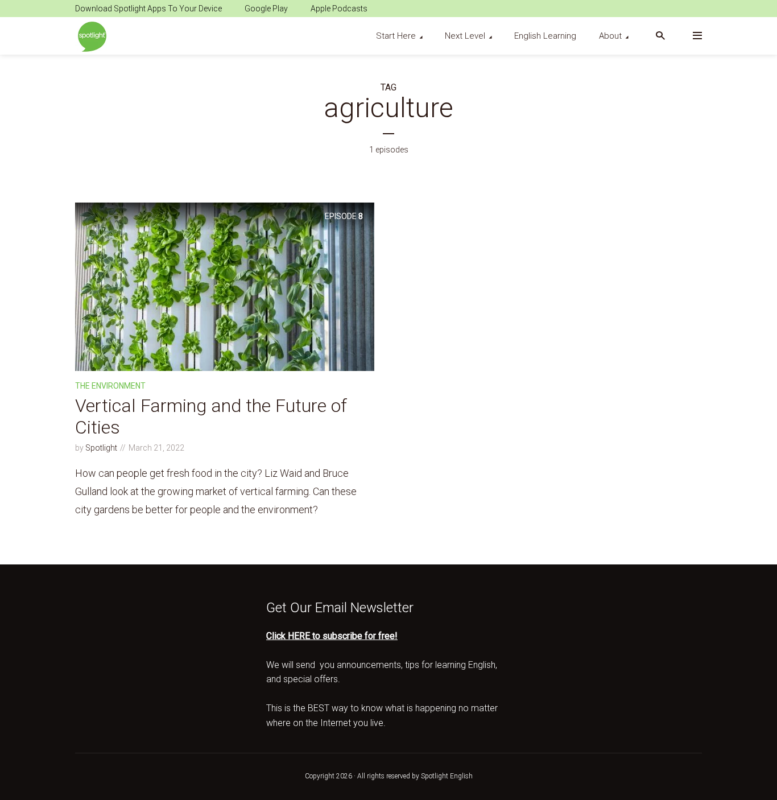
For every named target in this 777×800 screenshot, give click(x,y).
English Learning (545, 36)
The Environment (110, 385)
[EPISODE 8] (224, 286)
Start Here (396, 36)
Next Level (465, 36)
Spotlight (101, 447)
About (610, 36)
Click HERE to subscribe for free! (332, 635)
